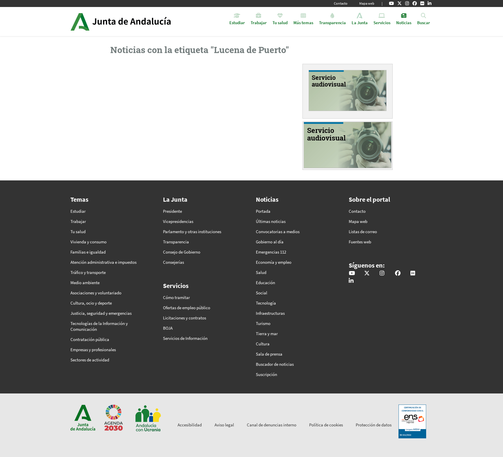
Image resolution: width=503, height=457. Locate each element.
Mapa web (366, 3)
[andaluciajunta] (399, 3)
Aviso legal (224, 425)
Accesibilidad (190, 425)
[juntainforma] (422, 3)
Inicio (137, 21)
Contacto (341, 3)
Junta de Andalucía (79, 21)
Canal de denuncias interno (271, 425)
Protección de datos (374, 425)
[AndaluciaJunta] (414, 3)
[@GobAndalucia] (391, 3)
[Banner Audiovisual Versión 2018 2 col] (348, 90)
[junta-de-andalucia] (429, 3)
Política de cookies (326, 425)
